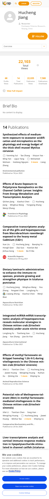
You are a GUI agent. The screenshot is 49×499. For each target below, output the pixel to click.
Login (23, 3)
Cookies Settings (24, 493)
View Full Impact (14, 91)
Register (36, 3)
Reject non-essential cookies (24, 486)
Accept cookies (24, 478)
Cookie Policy (14, 471)
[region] (24, 474)
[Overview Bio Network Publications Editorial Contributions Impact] (24, 46)
